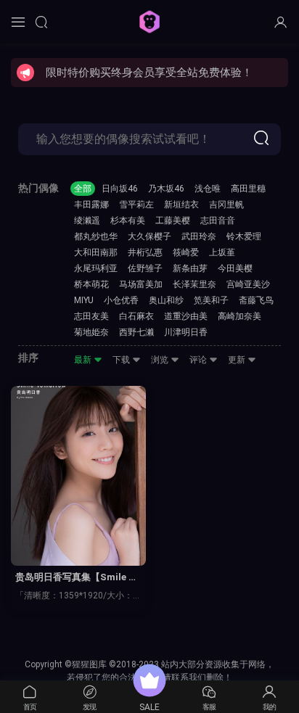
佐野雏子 (145, 268)
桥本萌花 (91, 284)
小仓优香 (121, 300)
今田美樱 (235, 268)
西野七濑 (136, 332)
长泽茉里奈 (194, 284)
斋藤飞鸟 (256, 300)
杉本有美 (127, 220)
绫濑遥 (87, 220)
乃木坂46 (166, 189)
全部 (82, 189)
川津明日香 (186, 332)
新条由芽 (190, 268)
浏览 (161, 360)
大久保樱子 (149, 236)
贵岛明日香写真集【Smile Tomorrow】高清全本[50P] (78, 578)
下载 (122, 360)
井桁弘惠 (145, 252)
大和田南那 (96, 252)
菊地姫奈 (91, 332)
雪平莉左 (136, 204)
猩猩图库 (149, 22)
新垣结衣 (181, 204)
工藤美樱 (172, 220)
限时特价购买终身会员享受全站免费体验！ (149, 72)
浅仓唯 (207, 189)
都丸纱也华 (96, 236)
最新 (84, 360)
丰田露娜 (91, 204)
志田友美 (91, 316)
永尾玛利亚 (96, 268)
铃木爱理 (243, 236)
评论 (199, 360)
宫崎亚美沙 (248, 284)
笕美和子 (211, 300)
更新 (237, 360)
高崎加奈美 (239, 316)
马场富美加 (141, 284)
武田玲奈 (198, 236)
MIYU (84, 300)
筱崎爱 (186, 252)
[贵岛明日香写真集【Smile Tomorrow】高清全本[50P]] (78, 476)
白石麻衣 (136, 316)
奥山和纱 (166, 300)
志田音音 (217, 220)
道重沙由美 (186, 316)
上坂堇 (222, 252)
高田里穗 (248, 189)
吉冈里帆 (226, 204)
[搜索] (41, 22)
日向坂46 (120, 189)
